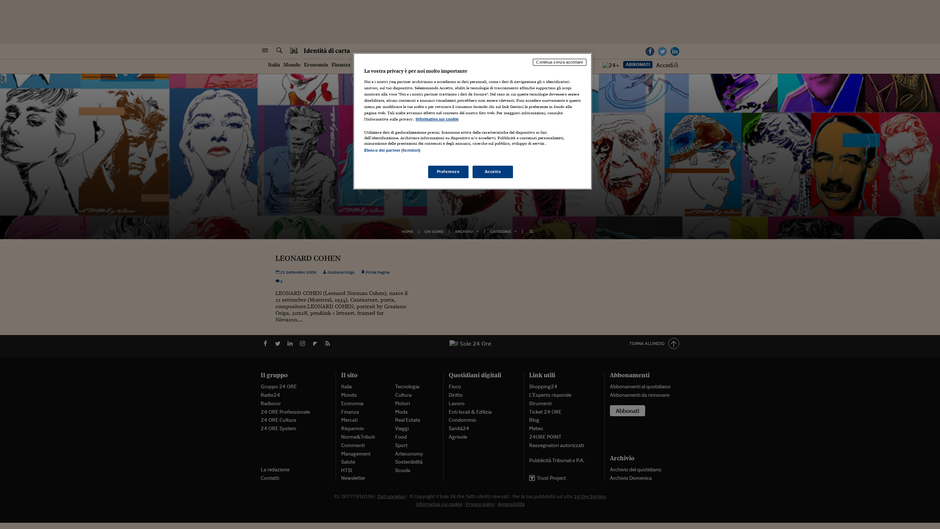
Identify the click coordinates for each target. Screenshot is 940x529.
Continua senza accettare (559, 62)
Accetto (493, 171)
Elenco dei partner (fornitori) (392, 150)
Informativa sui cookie (437, 119)
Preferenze (448, 171)
